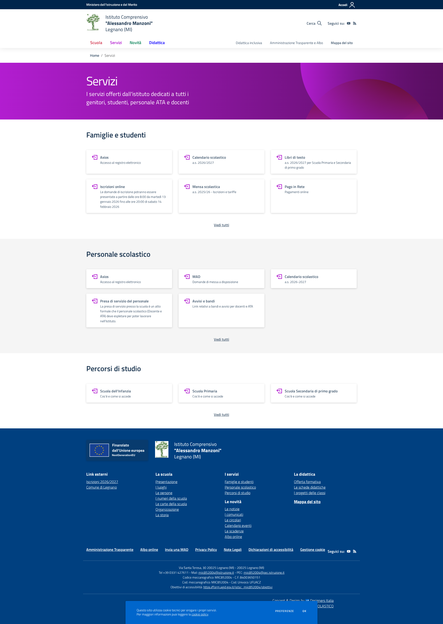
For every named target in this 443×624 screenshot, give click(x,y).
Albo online (233, 536)
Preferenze (284, 611)
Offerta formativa (307, 481)
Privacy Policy (206, 549)
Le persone (164, 493)
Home (94, 55)
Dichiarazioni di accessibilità (270, 549)
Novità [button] (135, 42)
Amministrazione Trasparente (109, 549)
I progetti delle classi (309, 493)
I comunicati (234, 514)
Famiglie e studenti (239, 481)
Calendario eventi (238, 525)
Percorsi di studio (237, 493)
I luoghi (161, 487)
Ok (304, 611)
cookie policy (200, 614)
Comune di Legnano (101, 487)
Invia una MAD (176, 549)
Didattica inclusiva (249, 42)
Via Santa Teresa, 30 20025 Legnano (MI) (206, 567)
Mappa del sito (342, 42)
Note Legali (233, 549)
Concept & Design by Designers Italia (303, 600)
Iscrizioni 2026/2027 (102, 481)
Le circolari (233, 520)
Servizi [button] (116, 42)
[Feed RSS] (355, 23)
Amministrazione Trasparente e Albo (296, 42)
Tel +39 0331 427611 (174, 572)
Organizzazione (167, 509)
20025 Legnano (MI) (250, 567)
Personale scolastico (240, 487)
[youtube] (349, 23)
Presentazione (166, 481)
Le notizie (232, 509)
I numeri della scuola (171, 498)
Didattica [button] (157, 42)
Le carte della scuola (171, 504)
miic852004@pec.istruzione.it (264, 572)
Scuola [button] (96, 42)
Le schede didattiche (310, 487)
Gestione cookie (312, 549)
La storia (162, 515)
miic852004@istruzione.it (216, 572)
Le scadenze (234, 531)
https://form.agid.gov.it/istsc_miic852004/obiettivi (237, 587)
